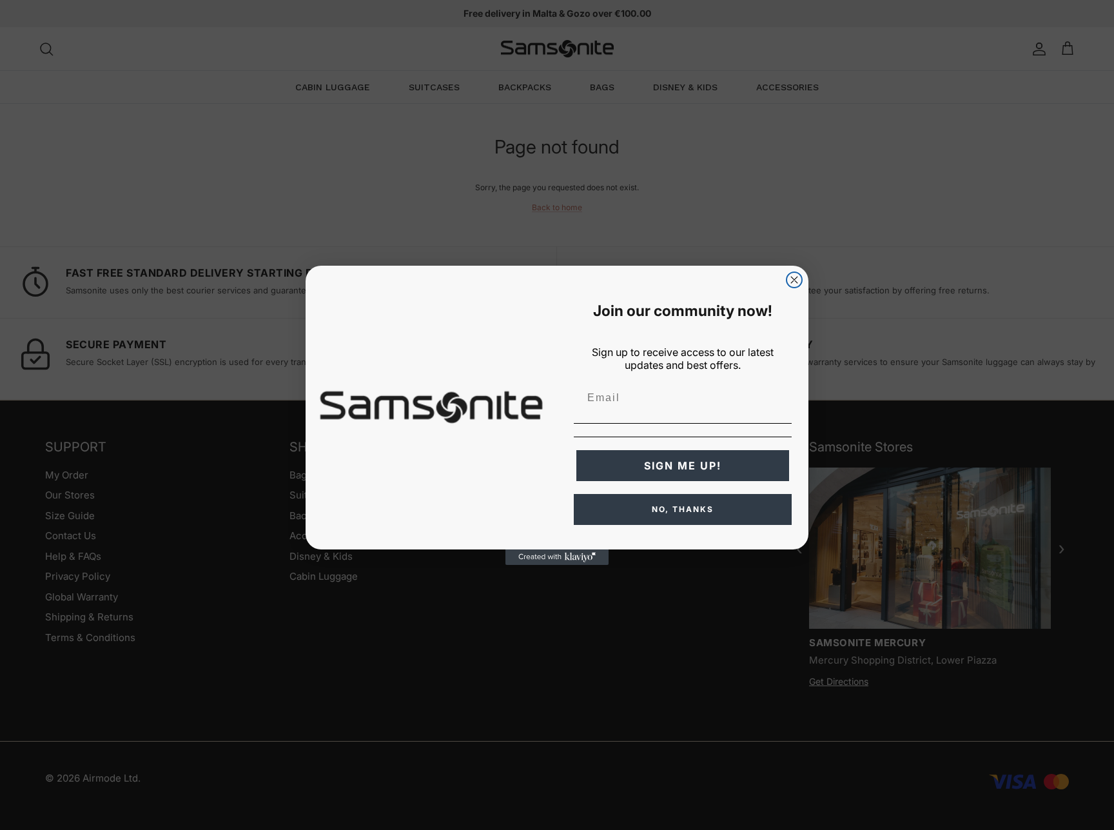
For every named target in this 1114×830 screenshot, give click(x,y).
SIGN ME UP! (682, 465)
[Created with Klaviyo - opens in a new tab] (557, 557)
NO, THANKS (683, 509)
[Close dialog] (794, 280)
